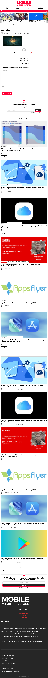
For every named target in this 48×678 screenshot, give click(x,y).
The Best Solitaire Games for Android (9, 653)
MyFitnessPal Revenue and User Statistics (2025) (35, 21)
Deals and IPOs (11, 300)
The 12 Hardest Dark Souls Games (8, 663)
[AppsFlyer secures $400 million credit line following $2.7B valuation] (24, 288)
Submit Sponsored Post (24, 613)
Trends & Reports (13, 146)
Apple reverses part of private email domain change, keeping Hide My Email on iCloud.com (24, 226)
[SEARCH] (46, 11)
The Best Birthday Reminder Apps (8, 660)
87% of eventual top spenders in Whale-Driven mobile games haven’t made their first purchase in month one (24, 149)
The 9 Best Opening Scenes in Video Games (10, 671)
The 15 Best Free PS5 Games (7, 668)
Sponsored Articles (25, 261)
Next (47, 17)
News (6, 8)
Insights (9, 261)
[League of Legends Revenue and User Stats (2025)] (21, 16)
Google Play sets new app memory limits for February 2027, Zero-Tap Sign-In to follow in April (22, 188)
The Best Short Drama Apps (7, 658)
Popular (18, 8)
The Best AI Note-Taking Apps (7, 655)
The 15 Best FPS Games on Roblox (8, 666)
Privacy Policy (24, 617)
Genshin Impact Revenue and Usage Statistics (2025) (6, 21)
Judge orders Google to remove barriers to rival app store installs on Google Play (22, 558)
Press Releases (17, 261)
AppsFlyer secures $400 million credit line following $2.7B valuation (21, 303)
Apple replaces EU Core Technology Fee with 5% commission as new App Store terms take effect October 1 (23, 340)
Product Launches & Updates (16, 184)
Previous (0, 17)
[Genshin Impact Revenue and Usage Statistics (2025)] (7, 16)
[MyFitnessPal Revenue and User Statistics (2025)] (36, 16)
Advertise (24, 615)
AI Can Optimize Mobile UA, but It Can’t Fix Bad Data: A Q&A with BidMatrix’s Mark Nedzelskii (20, 265)
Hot (29, 8)
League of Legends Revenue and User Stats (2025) (21, 21)
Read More (4, 156)
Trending (40, 8)
